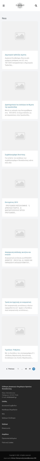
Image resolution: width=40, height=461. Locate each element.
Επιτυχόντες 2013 (11, 202)
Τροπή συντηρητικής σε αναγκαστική (18, 302)
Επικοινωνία (6, 428)
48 (26, 369)
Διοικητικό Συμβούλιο (9, 405)
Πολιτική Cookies (7, 442)
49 (30, 369)
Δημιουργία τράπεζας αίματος (15, 55)
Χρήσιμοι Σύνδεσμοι (9, 418)
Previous (11, 369)
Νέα (3, 414)
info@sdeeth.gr (12, 397)
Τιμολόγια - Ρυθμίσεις (12, 350)
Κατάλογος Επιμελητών (9, 410)
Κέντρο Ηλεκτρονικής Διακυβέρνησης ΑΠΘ (23, 458)
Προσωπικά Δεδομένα (9, 438)
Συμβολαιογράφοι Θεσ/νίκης (15, 155)
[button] (3, 5)
